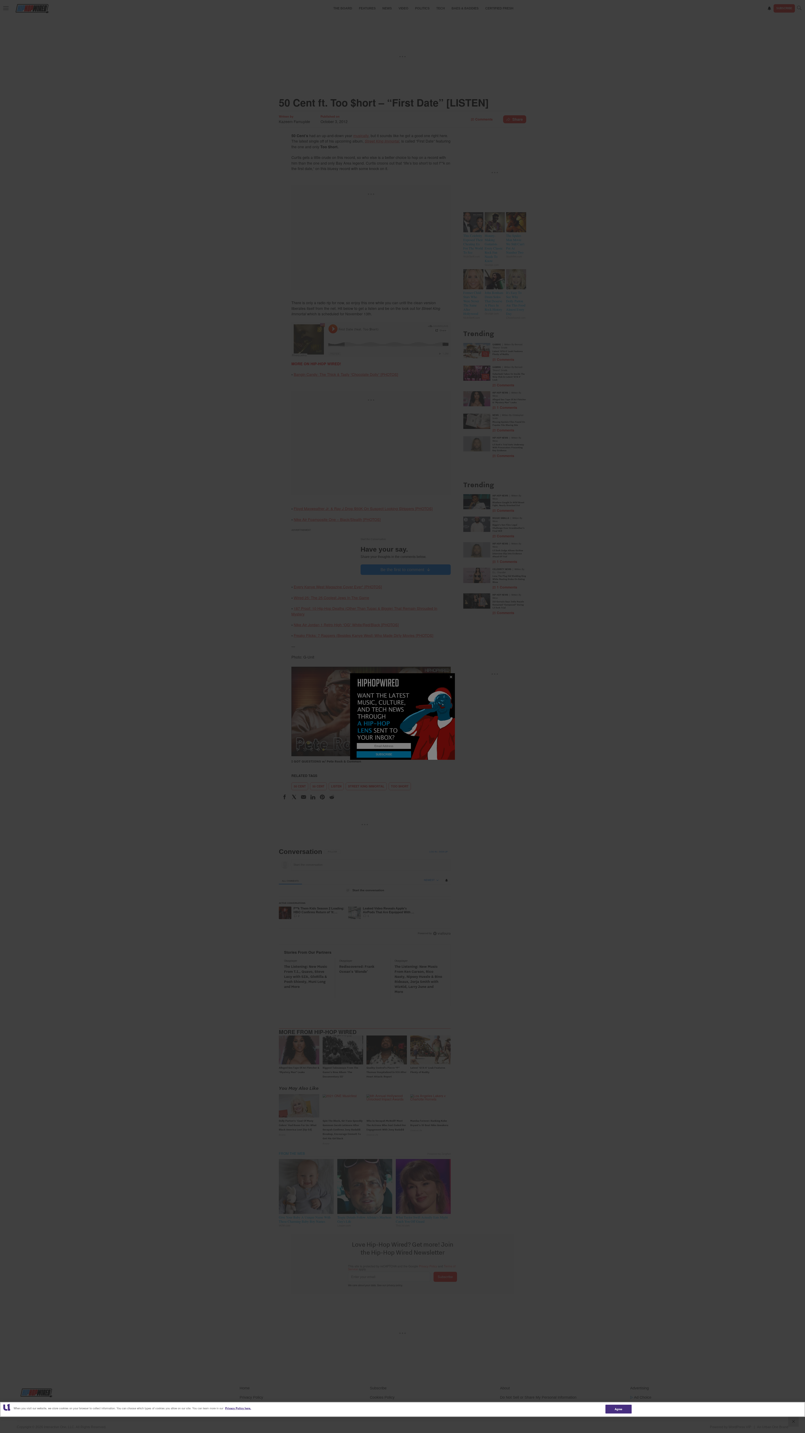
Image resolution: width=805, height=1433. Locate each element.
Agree (618, 1409)
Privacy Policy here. (238, 1408)
